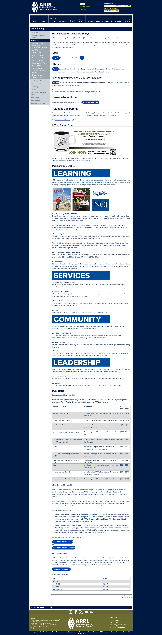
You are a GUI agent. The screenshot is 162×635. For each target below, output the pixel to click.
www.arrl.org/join (84, 160)
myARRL (35, 50)
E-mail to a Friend (115, 625)
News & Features (36, 100)
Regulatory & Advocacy (39, 81)
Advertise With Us (115, 620)
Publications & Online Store (38, 93)
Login (82, 4)
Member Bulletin (37, 78)
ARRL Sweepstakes (38, 58)
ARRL (51, 6)
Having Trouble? (127, 597)
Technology (35, 87)
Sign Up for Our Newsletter (117, 627)
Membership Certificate (39, 47)
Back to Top (128, 596)
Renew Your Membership (120, 619)
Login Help (83, 9)
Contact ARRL (114, 622)
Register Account (85, 6)
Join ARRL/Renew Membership (37, 44)
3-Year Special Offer (38, 63)
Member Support (37, 53)
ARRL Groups (36, 66)
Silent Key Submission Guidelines (39, 71)
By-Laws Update (37, 75)
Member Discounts (38, 55)
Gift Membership (37, 68)
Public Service (36, 84)
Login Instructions (37, 60)
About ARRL (35, 97)
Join (111, 619)
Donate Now (113, 617)
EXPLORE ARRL (37, 607)
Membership (35, 40)
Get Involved (35, 90)
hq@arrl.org (35, 628)
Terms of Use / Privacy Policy (118, 624)
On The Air (34, 32)
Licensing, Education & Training (39, 36)
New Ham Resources (38, 103)
